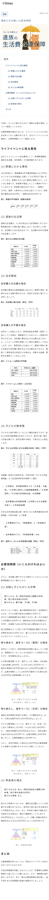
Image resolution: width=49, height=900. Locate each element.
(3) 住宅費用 (13, 81)
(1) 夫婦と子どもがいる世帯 (19, 98)
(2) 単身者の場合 (15, 103)
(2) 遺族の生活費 (15, 76)
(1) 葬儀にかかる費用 (16, 71)
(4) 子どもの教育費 (15, 87)
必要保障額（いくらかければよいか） (21, 92)
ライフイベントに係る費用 (16, 65)
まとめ (8, 109)
